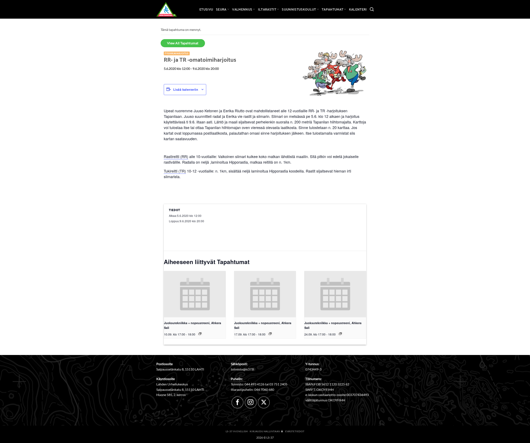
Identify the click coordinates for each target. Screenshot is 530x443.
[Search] (372, 9)
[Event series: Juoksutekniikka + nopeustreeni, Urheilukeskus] (200, 333)
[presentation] (195, 294)
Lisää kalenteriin (185, 89)
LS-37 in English (237, 431)
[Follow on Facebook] (237, 402)
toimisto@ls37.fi (242, 369)
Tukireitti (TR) (175, 171)
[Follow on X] (264, 402)
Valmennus (242, 9)
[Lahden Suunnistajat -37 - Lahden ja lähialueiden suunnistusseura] (169, 9)
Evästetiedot (294, 431)
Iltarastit (267, 9)
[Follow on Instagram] (251, 402)
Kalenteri (358, 9)
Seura (221, 9)
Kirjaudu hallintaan (265, 431)
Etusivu (206, 9)
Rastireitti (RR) (176, 156)
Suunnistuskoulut (299, 9)
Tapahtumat (332, 9)
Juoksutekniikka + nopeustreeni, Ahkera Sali (192, 325)
